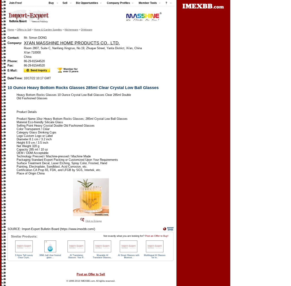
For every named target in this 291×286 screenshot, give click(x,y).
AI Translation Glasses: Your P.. (76, 256)
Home (11, 29)
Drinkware (86, 29)
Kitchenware (71, 29)
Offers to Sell (24, 29)
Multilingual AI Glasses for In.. (155, 256)
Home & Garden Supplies (48, 29)
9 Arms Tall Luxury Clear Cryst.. (24, 256)
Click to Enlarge (93, 221)
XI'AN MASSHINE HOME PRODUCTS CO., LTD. (72, 42)
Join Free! (15, 3)
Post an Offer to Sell (91, 274)
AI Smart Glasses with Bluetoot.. (128, 256)
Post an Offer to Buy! (156, 236)
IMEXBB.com (88, 281)
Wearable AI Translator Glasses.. (102, 256)
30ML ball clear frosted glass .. (50, 256)
